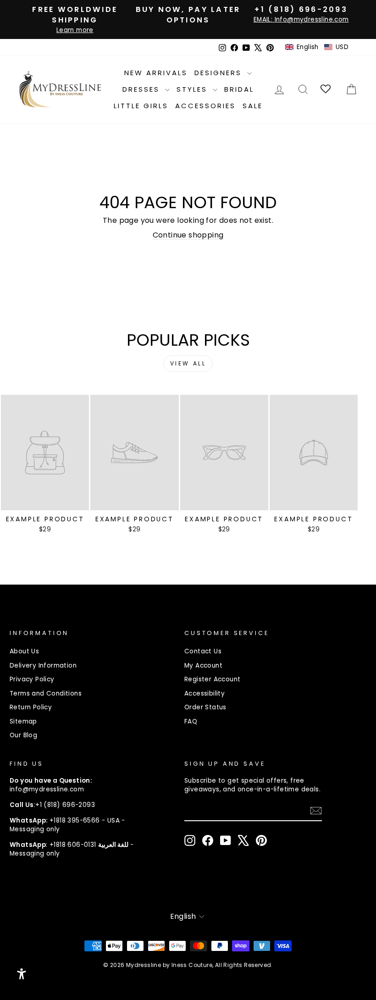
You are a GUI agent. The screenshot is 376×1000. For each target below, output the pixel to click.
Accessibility (204, 693)
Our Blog (23, 735)
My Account (203, 665)
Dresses (142, 89)
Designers (219, 72)
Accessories (205, 105)
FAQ (190, 721)
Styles (193, 89)
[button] (317, 47)
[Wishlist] (326, 89)
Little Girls (141, 105)
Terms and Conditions (46, 693)
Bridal (239, 89)
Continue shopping (188, 235)
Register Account (212, 679)
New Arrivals (156, 72)
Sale (253, 105)
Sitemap (23, 721)
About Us (24, 651)
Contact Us (202, 651)
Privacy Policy (32, 679)
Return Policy (31, 707)
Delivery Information (43, 665)
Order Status (205, 707)
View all (188, 363)
